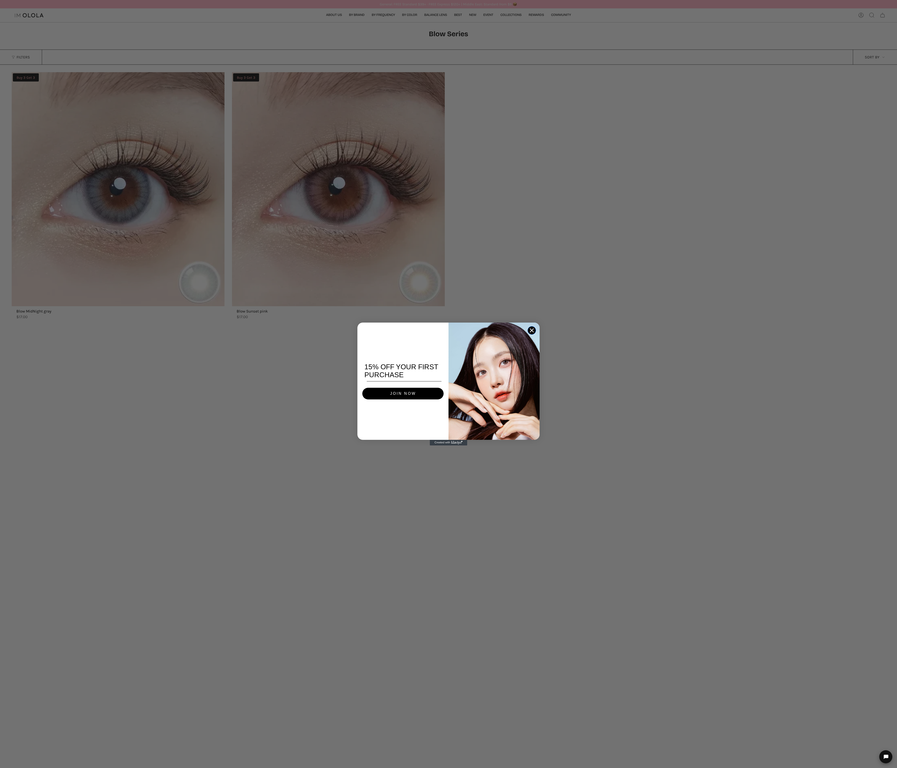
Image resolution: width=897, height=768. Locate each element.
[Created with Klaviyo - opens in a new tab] (448, 442)
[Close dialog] (532, 330)
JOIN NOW (403, 393)
